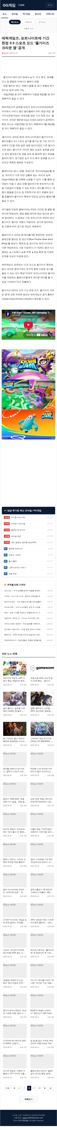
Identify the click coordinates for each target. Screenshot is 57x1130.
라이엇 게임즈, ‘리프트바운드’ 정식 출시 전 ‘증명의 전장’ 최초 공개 (14, 830)
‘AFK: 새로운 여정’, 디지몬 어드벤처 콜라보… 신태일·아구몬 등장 (42, 921)
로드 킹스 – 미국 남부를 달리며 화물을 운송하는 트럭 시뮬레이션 (23, 591)
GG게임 (9, 5)
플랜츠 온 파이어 (18, 530)
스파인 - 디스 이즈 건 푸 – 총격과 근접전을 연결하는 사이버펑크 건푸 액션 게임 (23, 596)
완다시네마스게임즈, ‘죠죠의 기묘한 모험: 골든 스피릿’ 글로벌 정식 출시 (14, 1012)
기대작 (21, 5)
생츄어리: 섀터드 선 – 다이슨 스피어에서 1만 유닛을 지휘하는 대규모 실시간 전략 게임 (23, 618)
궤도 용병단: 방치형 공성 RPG (23, 542)
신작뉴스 (28, 22)
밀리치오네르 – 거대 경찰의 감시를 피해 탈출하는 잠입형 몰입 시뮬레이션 (23, 602)
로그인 (50, 5)
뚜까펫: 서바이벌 (18, 524)
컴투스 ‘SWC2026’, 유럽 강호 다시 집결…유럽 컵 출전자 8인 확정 (14, 800)
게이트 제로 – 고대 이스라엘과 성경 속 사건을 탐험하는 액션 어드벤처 (23, 607)
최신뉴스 (15, 22)
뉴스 (5, 14)
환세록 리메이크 (15, 549)
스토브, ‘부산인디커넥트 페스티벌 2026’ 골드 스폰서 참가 (14, 951)
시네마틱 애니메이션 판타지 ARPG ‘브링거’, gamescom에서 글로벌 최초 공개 (14, 1042)
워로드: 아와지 (15, 555)
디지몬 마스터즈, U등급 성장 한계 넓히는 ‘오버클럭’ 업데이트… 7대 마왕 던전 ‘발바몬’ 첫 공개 (15, 921)
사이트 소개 (16, 1115)
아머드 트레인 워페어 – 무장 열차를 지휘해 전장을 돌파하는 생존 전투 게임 (23, 624)
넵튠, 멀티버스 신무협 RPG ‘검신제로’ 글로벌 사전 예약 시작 (41, 709)
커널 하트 (13, 574)
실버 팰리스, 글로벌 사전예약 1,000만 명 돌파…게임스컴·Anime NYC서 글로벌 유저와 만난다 (15, 709)
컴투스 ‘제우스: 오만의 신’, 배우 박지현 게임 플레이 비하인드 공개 (14, 860)
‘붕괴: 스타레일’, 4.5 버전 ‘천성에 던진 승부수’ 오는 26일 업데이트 (41, 860)
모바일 (15, 14)
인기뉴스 (42, 22)
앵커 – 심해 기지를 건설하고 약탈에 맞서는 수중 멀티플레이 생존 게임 (23, 613)
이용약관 (26, 1115)
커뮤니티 (50, 14)
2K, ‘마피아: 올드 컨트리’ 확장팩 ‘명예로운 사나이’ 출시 (14, 740)
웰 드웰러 (13, 561)
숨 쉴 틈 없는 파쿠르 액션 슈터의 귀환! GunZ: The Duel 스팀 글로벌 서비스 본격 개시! (41, 1042)
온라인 (38, 14)
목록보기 (28, 1099)
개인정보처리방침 (38, 1115)
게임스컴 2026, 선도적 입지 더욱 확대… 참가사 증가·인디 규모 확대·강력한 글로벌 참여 (41, 679)
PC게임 (26, 14)
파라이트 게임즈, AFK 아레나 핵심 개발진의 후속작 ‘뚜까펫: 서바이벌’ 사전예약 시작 (15, 679)
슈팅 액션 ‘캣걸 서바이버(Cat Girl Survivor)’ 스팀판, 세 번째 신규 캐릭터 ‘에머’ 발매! (42, 800)
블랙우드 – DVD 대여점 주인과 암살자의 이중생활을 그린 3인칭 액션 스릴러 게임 (23, 635)
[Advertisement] (28, 66)
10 (39, 1088)
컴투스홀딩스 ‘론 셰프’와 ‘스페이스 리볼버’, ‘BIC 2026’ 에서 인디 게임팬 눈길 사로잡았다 (41, 891)
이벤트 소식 (28, 28)
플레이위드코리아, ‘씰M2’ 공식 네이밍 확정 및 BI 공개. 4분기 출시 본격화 (41, 1072)
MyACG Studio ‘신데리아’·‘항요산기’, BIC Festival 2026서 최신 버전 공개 (42, 1012)
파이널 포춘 (16, 536)
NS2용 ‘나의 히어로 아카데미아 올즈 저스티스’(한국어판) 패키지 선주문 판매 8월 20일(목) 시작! (41, 770)
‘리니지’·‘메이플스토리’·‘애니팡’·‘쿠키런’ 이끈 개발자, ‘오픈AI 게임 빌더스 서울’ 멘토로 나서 (42, 981)
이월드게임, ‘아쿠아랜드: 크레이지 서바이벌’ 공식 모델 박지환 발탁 (41, 830)
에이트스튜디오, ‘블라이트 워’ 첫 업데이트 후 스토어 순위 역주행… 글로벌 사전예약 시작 (42, 951)
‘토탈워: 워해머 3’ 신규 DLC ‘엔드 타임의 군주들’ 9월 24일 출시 (14, 981)
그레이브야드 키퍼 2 (17, 567)
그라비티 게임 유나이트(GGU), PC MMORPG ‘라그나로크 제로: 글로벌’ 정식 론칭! (41, 740)
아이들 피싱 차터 (18, 517)
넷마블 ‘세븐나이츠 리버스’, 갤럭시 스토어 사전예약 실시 (14, 770)
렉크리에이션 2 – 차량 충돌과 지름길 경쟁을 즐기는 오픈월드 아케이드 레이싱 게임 (23, 640)
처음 (8, 1088)
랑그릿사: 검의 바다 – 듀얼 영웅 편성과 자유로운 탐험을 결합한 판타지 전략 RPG (23, 629)
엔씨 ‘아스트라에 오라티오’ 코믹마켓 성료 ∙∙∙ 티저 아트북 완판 (14, 891)
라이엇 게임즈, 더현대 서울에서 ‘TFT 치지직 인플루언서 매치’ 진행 (15, 1072)
